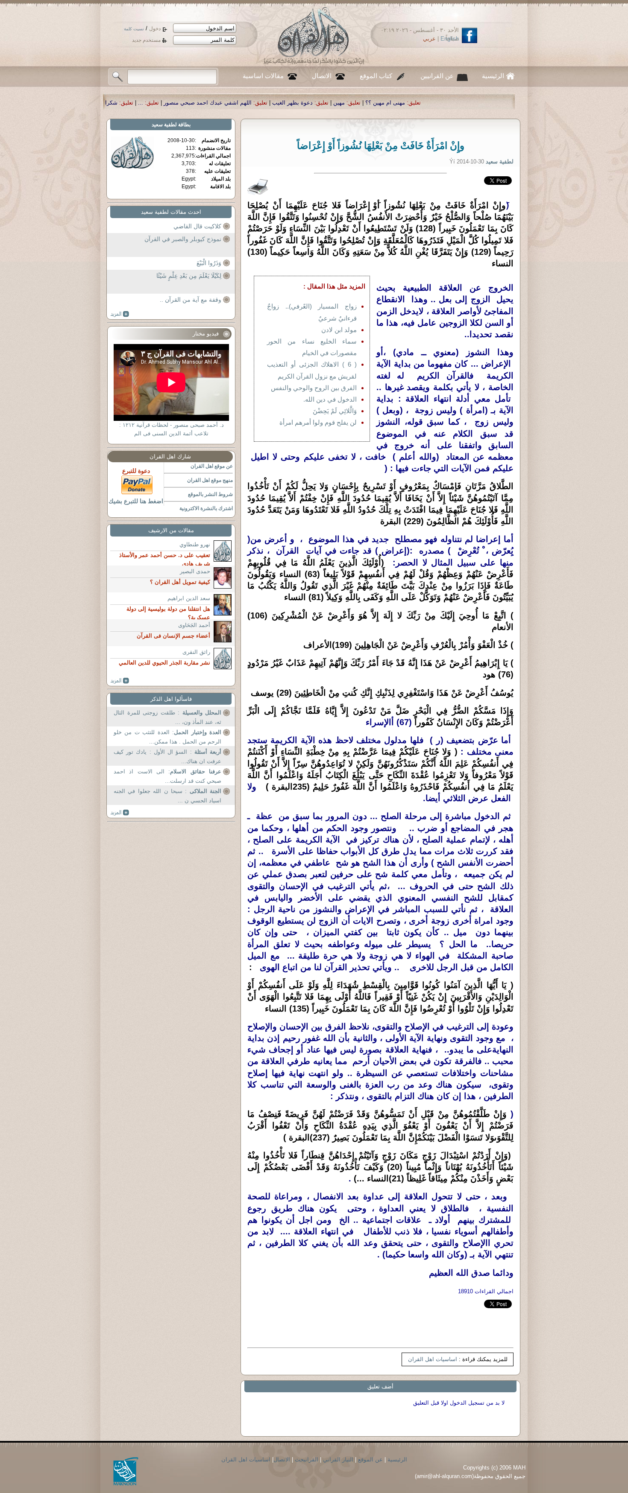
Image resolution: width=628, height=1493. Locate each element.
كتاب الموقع (376, 76)
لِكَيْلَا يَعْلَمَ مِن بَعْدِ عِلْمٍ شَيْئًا (188, 275)
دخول (155, 29)
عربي (429, 38)
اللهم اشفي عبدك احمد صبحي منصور (320, 102)
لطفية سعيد (164, 125)
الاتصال (322, 76)
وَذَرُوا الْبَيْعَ (209, 263)
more (119, 314)
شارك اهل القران (170, 456)
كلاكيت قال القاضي (197, 226)
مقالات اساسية (263, 76)
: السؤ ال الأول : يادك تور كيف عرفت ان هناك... (167, 756)
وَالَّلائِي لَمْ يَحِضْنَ (335, 410)
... (253, 102)
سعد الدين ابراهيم (188, 598)
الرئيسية (493, 76)
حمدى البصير (195, 571)
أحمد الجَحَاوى (194, 625)
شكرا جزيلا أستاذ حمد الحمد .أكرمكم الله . (180, 102)
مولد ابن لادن (339, 329)
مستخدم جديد (146, 40)
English (449, 38)
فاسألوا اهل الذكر (171, 699)
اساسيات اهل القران (432, 1359)
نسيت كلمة (134, 28)
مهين (451, 102)
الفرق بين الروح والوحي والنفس (314, 387)
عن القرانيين (437, 76)
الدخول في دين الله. (330, 399)
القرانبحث (306, 1459)
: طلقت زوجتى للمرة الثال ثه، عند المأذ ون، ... (167, 717)
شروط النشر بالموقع (210, 494)
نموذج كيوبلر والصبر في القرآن (182, 239)
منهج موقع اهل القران (210, 480)
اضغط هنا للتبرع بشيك (136, 501)
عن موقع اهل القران (212, 466)
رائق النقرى (196, 652)
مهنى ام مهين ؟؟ (498, 102)
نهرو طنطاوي (194, 544)
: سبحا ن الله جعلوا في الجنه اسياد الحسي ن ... (167, 796)
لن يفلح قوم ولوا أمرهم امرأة (318, 422)
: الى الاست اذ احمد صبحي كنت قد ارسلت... (167, 776)
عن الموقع (370, 1459)
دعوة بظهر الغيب (405, 102)
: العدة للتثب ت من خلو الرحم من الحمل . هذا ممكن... (167, 737)
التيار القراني (338, 1459)
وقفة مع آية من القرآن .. (190, 299)
